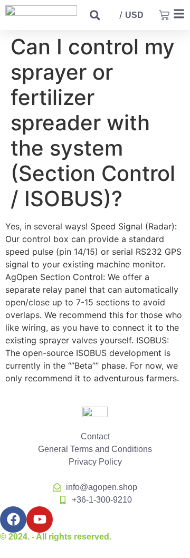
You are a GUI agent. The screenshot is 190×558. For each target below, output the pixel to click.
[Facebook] (13, 519)
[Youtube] (39, 519)
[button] (95, 15)
